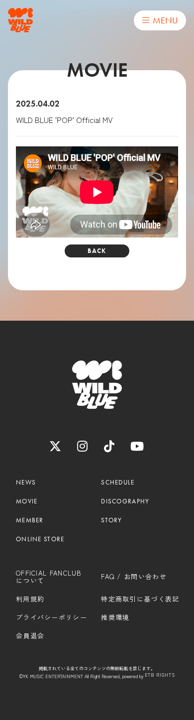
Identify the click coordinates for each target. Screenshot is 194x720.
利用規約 (30, 599)
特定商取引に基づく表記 (140, 599)
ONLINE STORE (40, 539)
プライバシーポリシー (51, 617)
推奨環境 (115, 617)
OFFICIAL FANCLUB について (49, 577)
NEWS (26, 482)
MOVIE (27, 501)
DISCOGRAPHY (125, 501)
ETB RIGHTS (160, 675)
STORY (111, 520)
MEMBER (30, 520)
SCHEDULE (117, 482)
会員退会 (30, 636)
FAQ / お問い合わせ (134, 577)
